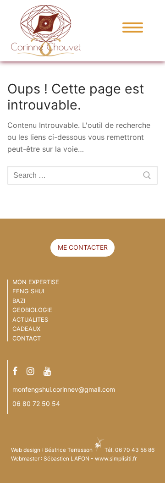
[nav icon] (129, 27)
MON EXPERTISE (35, 282)
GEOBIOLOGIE (32, 310)
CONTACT (26, 338)
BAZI (18, 300)
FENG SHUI (28, 291)
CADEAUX (26, 328)
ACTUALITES (30, 319)
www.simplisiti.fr (116, 458)
